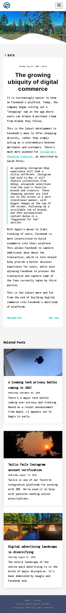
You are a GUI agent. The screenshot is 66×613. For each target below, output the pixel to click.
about (27, 600)
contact (37, 600)
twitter (20, 604)
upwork (36, 604)
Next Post (54, 318)
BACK (11, 55)
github (28, 604)
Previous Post (14, 318)
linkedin (45, 604)
